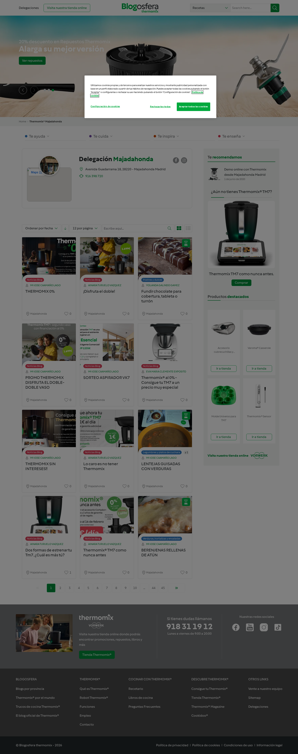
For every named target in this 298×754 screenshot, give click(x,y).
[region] (150, 97)
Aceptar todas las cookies (193, 106)
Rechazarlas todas (160, 106)
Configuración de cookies (105, 106)
